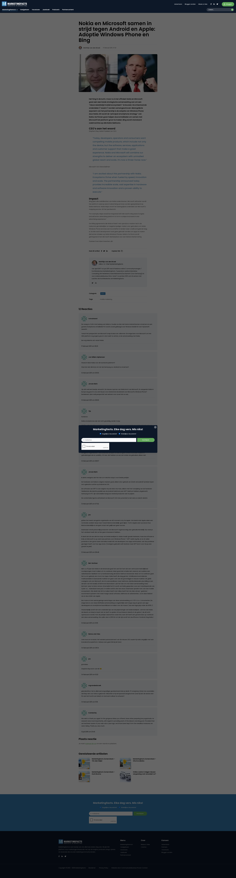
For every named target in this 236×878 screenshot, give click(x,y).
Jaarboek (46, 10)
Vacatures (36, 10)
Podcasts (55, 10)
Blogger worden (190, 4)
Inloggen (229, 4)
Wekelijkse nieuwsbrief (128, 434)
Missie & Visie (202, 4)
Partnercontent (68, 10)
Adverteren (178, 4)
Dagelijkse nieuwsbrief (109, 434)
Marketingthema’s (9, 10)
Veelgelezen (24, 10)
